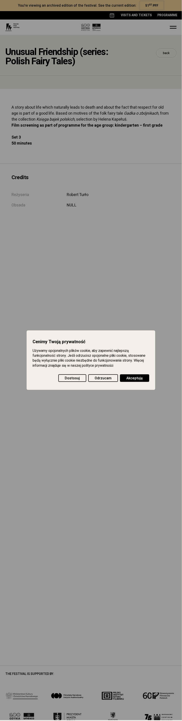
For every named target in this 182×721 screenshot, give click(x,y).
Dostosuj (72, 378)
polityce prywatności (97, 365)
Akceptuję (134, 378)
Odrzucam (103, 378)
